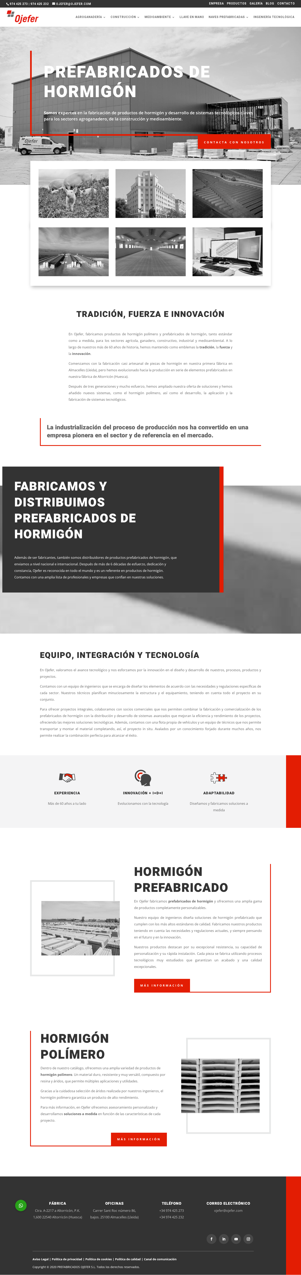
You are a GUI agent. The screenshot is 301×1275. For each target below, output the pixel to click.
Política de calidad (128, 1259)
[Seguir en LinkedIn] (224, 1239)
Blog (270, 4)
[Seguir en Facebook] (211, 1239)
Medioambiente (158, 17)
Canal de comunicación (160, 1259)
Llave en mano (192, 17)
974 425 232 (40, 4)
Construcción (123, 17)
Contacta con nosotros (234, 142)
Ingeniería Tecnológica (273, 17)
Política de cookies (98, 1259)
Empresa (216, 4)
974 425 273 (19, 4)
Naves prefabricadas (227, 17)
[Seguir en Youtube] (236, 1239)
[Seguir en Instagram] (248, 1239)
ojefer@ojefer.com (228, 1210)
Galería (256, 4)
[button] (21, 1205)
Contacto (286, 4)
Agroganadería (89, 17)
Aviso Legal (41, 1259)
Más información (162, 985)
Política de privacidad (67, 1259)
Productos (237, 4)
